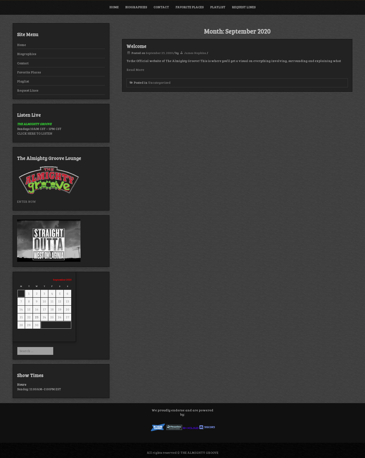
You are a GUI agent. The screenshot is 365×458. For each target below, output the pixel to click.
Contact (161, 7)
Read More (135, 69)
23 (36, 317)
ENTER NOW (26, 201)
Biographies (136, 7)
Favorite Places (190, 7)
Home (114, 7)
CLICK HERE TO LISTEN (34, 133)
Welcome (136, 46)
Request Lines (244, 7)
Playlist (217, 7)
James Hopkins (195, 53)
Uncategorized (159, 82)
